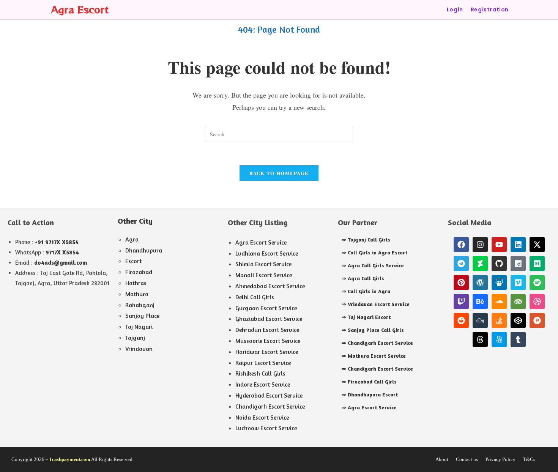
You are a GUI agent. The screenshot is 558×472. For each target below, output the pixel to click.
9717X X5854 (62, 252)
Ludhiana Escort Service (266, 253)
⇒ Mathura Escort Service (374, 355)
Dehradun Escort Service (267, 329)
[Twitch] (461, 301)
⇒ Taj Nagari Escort (366, 317)
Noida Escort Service (262, 417)
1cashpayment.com (69, 459)
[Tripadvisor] (518, 301)
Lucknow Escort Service (266, 428)
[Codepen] (518, 320)
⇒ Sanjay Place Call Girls (373, 330)
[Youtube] (499, 244)
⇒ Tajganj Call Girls (366, 239)
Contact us (467, 459)
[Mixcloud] (480, 320)
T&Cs (529, 459)
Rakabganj (139, 305)
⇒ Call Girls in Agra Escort (374, 252)
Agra (132, 239)
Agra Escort (80, 9)
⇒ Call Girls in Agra (366, 291)
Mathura (136, 294)
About (441, 459)
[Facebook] (461, 244)
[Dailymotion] (518, 263)
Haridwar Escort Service (266, 351)
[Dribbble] (537, 301)
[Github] (499, 263)
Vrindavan (139, 348)
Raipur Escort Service (263, 362)
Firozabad (138, 272)
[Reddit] (461, 320)
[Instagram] (480, 244)
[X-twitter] (537, 244)
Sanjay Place (142, 315)
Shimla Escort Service (263, 264)
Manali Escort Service (263, 275)
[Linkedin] (518, 244)
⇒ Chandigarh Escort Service (377, 342)
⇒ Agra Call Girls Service (373, 265)
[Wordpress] (480, 282)
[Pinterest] (461, 282)
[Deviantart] (480, 263)
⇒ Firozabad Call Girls (369, 381)
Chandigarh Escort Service (270, 406)
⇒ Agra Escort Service (369, 407)
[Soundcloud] (499, 301)
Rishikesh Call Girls (260, 373)
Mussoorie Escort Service (267, 340)
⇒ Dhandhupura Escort (370, 394)
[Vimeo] (518, 282)
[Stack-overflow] (499, 320)
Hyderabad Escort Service (269, 395)
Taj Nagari (139, 326)
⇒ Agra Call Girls (363, 278)
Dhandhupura (143, 250)
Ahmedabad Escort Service (270, 286)
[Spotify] (537, 282)
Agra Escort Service (261, 242)
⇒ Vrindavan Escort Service (376, 304)
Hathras (136, 283)
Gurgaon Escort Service (266, 308)
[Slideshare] (499, 282)
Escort (133, 261)
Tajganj (135, 337)
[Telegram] (461, 263)
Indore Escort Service (262, 384)
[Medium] (537, 263)
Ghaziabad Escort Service (268, 318)
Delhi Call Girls (254, 297)
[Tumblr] (518, 339)
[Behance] (480, 301)
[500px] (499, 339)
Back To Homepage (279, 173)
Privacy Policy (500, 459)
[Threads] (480, 339)
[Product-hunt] (537, 320)
